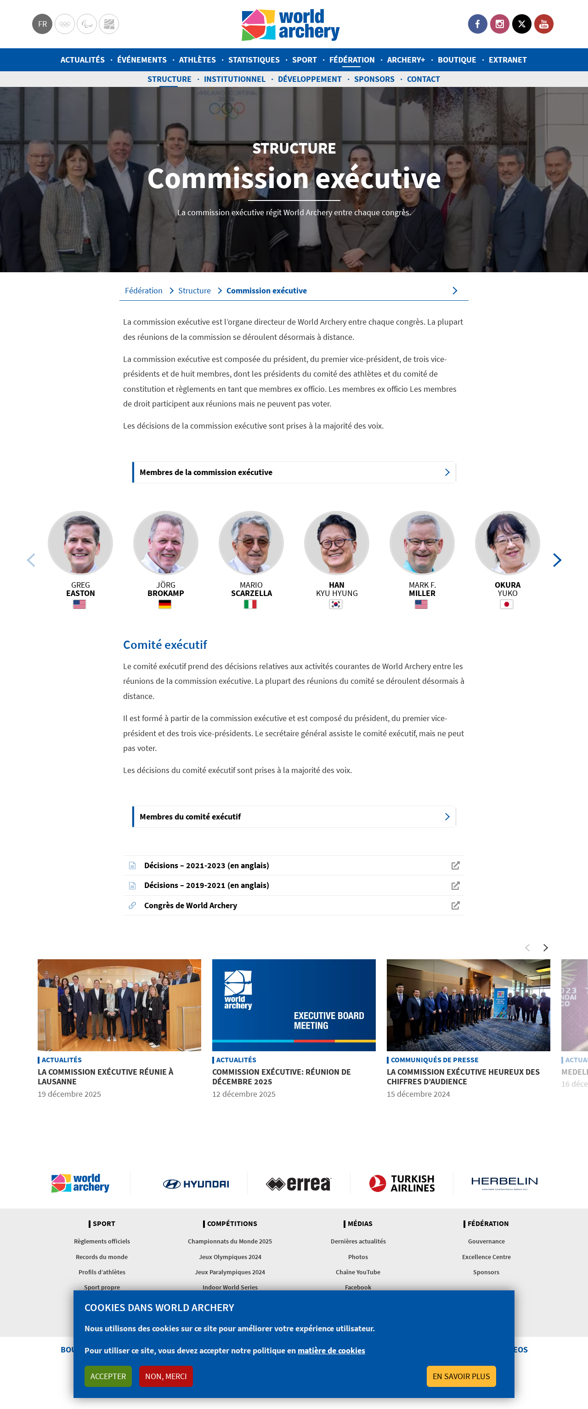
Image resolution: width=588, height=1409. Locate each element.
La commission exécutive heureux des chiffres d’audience (463, 1076)
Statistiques (254, 59)
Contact (423, 79)
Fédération (352, 59)
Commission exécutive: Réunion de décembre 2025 (281, 1076)
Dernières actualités (358, 1241)
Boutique (457, 59)
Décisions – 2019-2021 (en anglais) (206, 885)
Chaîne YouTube (358, 1272)
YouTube (544, 24)
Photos (358, 1257)
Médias (360, 1224)
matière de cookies (331, 1350)
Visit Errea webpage (299, 1183)
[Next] (557, 560)
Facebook (478, 24)
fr (42, 23)
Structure (169, 79)
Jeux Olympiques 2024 (230, 1257)
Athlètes (197, 59)
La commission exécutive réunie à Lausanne (105, 1076)
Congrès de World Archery (190, 905)
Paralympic (87, 24)
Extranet (508, 59)
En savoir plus (461, 1376)
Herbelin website (504, 1183)
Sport (304, 59)
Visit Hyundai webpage (196, 1183)
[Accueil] (291, 24)
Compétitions (232, 1224)
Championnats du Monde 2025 (230, 1241)
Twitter (522, 24)
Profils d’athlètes (102, 1272)
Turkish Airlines (402, 1183)
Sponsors (374, 79)
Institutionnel (235, 79)
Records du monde (102, 1257)
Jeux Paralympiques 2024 (230, 1272)
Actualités (83, 59)
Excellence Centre (486, 1257)
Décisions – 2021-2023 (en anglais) (206, 865)
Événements (142, 59)
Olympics (65, 24)
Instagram (500, 24)
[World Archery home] (84, 1183)
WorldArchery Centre (109, 24)
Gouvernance (486, 1241)
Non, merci (166, 1376)
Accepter (108, 1376)
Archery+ (406, 59)
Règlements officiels (102, 1241)
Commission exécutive (266, 290)
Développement (310, 79)
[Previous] (30, 560)
